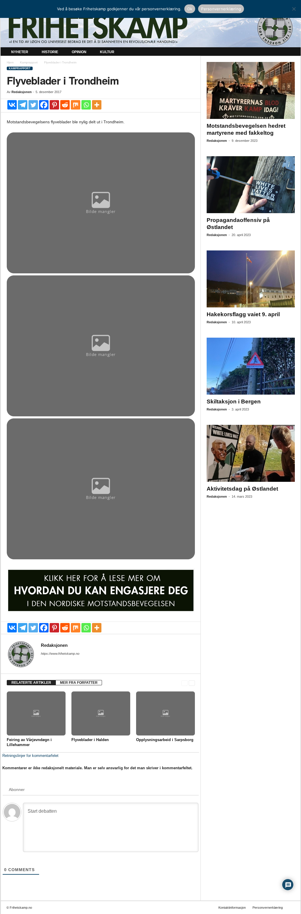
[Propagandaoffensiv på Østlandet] (251, 184)
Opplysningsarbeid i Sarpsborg (164, 740)
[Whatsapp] (86, 105)
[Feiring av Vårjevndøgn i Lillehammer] (36, 713)
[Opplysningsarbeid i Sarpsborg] (165, 713)
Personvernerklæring (267, 907)
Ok (190, 8)
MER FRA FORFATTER (79, 683)
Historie (50, 52)
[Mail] (44, 662)
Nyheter (19, 52)
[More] (96, 105)
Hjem (10, 62)
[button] (291, 52)
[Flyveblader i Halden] (100, 713)
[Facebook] (44, 105)
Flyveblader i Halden (90, 740)
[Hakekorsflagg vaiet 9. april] (251, 278)
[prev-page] (184, 683)
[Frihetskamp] (151, 28)
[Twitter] (33, 105)
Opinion (79, 52)
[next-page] (192, 683)
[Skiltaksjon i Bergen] (251, 366)
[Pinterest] (54, 105)
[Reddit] (65, 105)
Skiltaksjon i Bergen (234, 401)
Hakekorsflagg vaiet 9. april (243, 314)
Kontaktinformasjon (232, 907)
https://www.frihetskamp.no (60, 653)
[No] (294, 9)
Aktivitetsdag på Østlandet (242, 489)
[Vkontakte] (12, 105)
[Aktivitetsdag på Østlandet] (251, 453)
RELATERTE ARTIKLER (31, 683)
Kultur (107, 52)
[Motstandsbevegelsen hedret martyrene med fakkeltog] (251, 90)
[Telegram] (22, 105)
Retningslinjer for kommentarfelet (30, 755)
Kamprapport (29, 62)
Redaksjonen (21, 92)
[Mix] (75, 105)
